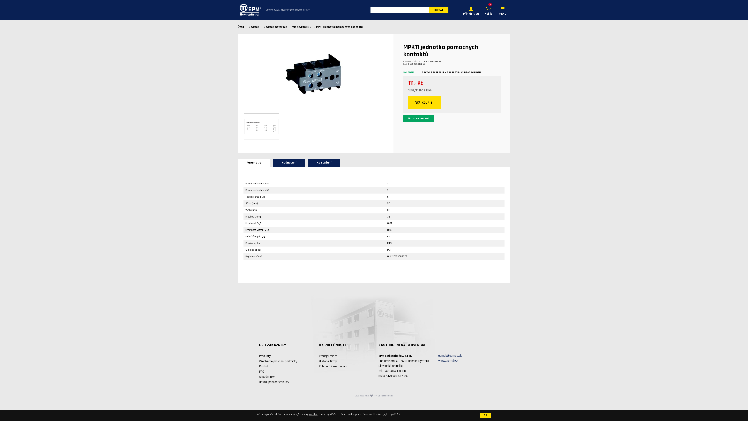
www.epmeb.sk (448, 361)
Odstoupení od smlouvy (274, 382)
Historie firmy (328, 361)
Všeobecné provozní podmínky (278, 361)
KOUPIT (427, 102)
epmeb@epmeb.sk (450, 356)
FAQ (261, 372)
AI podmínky (267, 377)
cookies (313, 414)
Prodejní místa (328, 356)
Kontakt (264, 366)
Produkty (265, 356)
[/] (249, 10)
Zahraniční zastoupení (333, 366)
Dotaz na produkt (418, 118)
